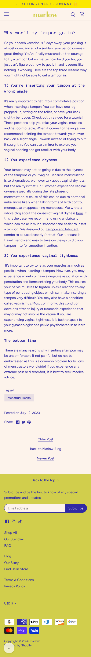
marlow (35, 641)
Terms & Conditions (19, 580)
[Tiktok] (20, 521)
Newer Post (45, 458)
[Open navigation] (6, 14)
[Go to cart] (82, 14)
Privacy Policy (14, 586)
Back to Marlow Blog (45, 449)
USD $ (8, 603)
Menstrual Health (19, 398)
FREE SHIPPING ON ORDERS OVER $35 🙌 (45, 4)
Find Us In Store (16, 569)
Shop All (10, 533)
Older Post (45, 439)
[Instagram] (13, 521)
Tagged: (9, 390)
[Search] (72, 14)
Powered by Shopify (18, 645)
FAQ (7, 546)
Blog (7, 556)
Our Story (11, 563)
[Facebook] (7, 521)
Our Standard (14, 539)
